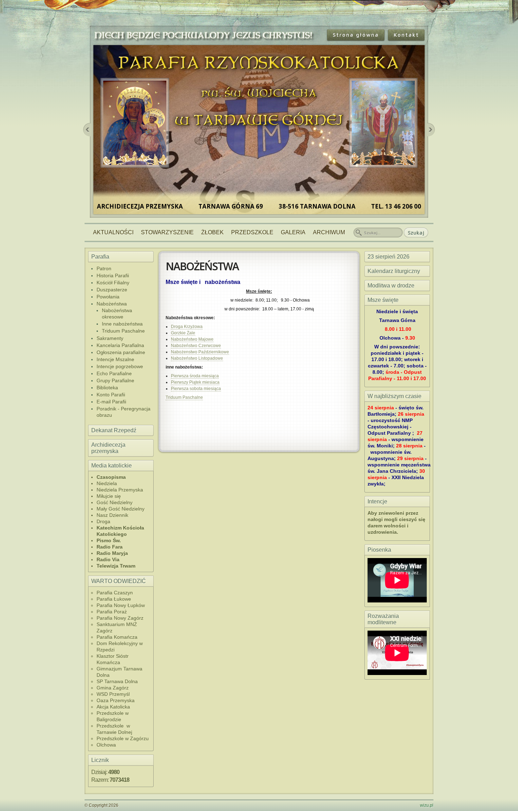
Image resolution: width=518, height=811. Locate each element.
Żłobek (212, 232)
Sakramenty (110, 338)
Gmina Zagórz (113, 688)
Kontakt (406, 35)
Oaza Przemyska (116, 700)
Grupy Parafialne (115, 380)
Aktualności (113, 232)
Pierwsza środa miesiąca (195, 375)
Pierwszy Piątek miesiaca (195, 382)
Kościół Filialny (113, 282)
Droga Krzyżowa (187, 326)
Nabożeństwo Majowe (192, 339)
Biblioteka (107, 387)
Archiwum (329, 232)
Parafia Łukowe (114, 599)
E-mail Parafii (111, 401)
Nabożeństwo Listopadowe (197, 358)
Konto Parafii (111, 394)
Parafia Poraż (112, 611)
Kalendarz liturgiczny (394, 271)
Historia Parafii (113, 275)
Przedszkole (252, 232)
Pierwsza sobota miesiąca (196, 388)
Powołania (108, 296)
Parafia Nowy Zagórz (120, 618)
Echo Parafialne (114, 373)
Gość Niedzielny (114, 502)
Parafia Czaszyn (115, 592)
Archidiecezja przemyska (108, 448)
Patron (104, 268)
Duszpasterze (112, 289)
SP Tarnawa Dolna (117, 681)
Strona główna (356, 35)
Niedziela (107, 483)
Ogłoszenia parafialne (121, 352)
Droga (103, 521)
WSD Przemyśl (113, 694)
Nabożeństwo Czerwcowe (196, 345)
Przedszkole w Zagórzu (123, 738)
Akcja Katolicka (113, 707)
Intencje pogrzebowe (120, 366)
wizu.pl (426, 805)
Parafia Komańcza (117, 637)
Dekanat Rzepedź (113, 430)
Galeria (293, 232)
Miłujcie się (109, 496)
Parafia (100, 257)
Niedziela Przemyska (120, 490)
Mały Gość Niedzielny (120, 509)
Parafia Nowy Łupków (121, 605)
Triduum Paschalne (123, 331)
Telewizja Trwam (116, 566)
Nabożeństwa (112, 304)
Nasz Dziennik (112, 515)
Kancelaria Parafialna (120, 345)
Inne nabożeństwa (122, 324)
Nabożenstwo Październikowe (200, 351)
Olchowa (106, 745)
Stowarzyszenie (167, 232)
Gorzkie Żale (183, 332)
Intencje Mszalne (115, 359)
